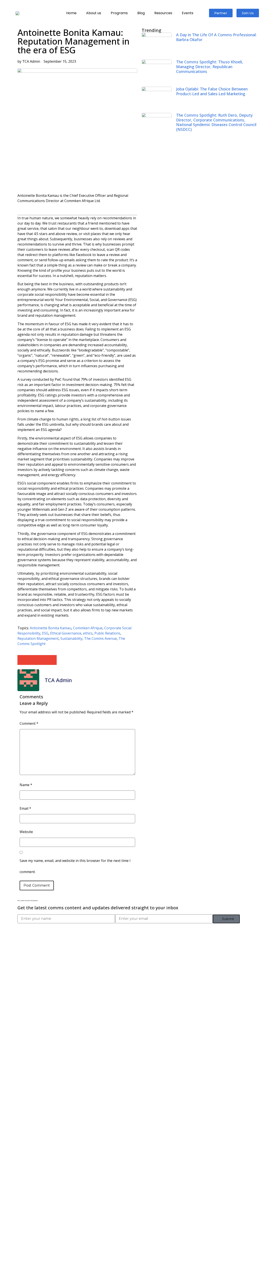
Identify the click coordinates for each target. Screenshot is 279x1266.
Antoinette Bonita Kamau (50, 628)
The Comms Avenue (100, 638)
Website (26, 831)
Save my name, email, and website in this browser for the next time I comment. (75, 866)
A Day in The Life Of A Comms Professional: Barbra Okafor (216, 37)
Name (26, 784)
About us (93, 13)
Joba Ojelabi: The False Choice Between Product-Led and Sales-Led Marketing (212, 91)
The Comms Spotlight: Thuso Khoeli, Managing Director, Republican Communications (209, 66)
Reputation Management (38, 638)
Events (187, 13)
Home (71, 13)
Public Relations (107, 633)
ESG (45, 633)
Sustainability (71, 638)
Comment (29, 723)
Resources (163, 13)
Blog (141, 13)
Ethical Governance (65, 633)
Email (25, 808)
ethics (88, 633)
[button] (22, 660)
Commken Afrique (87, 628)
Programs (119, 13)
